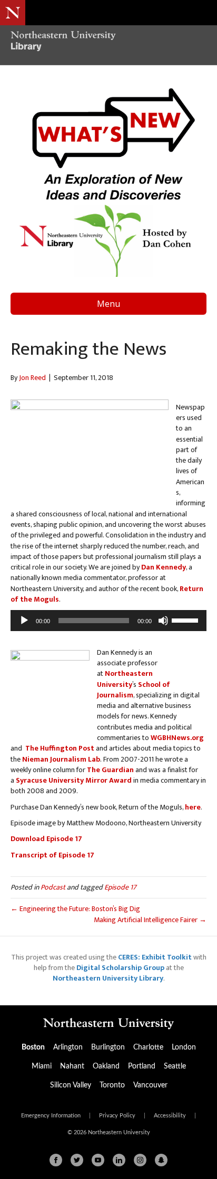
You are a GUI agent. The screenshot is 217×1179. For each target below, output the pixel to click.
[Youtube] (98, 1160)
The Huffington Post (59, 748)
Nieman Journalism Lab (61, 759)
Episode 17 (120, 887)
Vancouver (150, 1085)
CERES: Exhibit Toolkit (155, 957)
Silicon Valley (70, 1085)
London (184, 1047)
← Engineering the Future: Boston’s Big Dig (75, 909)
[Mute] (163, 620)
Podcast (53, 887)
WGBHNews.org (177, 738)
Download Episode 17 (46, 839)
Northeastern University (125, 678)
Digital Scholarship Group (120, 968)
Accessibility (170, 1115)
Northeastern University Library (108, 978)
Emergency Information (51, 1115)
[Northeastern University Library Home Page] (108, 42)
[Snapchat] (161, 1160)
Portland (141, 1066)
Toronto (112, 1085)
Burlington (108, 1047)
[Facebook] (56, 1160)
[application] (108, 620)
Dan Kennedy (163, 567)
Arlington (68, 1047)
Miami (42, 1066)
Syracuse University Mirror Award (74, 780)
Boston (33, 1047)
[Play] (24, 620)
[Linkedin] (119, 1160)
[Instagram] (140, 1160)
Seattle (175, 1066)
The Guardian (110, 770)
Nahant (72, 1066)
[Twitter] (77, 1160)
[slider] (186, 619)
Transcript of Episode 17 (52, 855)
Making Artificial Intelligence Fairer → (150, 920)
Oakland (106, 1066)
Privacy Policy (117, 1115)
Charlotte (148, 1047)
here (193, 807)
